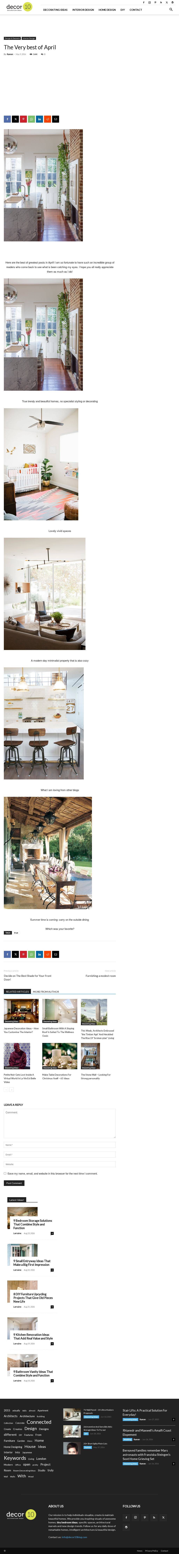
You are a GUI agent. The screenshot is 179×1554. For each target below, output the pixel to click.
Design (30, 1428)
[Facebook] (143, 2)
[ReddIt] (47, 119)
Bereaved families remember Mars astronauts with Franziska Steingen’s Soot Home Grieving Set (146, 1455)
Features (28, 1434)
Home (39, 1440)
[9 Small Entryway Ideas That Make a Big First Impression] (22, 1255)
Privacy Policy (151, 1550)
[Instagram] (149, 2)
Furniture (9, 1440)
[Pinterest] (155, 2)
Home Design (107, 9)
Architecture (27, 1416)
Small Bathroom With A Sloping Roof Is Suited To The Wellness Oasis (58, 1032)
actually (16, 1410)
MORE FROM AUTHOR (46, 991)
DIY (123, 9)
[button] (171, 10)
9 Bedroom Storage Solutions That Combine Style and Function (32, 1224)
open (26, 1464)
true (16, 933)
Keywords (15, 1458)
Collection (8, 1423)
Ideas (42, 1447)
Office (18, 1465)
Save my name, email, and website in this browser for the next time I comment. (53, 1173)
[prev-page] (6, 1090)
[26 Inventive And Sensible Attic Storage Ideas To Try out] (72, 1431)
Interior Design (83, 9)
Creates (17, 1429)
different (10, 1434)
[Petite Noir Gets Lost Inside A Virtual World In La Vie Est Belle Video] (21, 1056)
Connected (39, 1422)
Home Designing (13, 1446)
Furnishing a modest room (101, 975)
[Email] (55, 119)
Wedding (127, 1439)
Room (7, 1470)
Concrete (19, 1423)
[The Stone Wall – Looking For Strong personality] (98, 1056)
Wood (31, 1476)
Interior (8, 1452)
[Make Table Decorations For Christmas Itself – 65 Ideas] (59, 1056)
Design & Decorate (12, 38)
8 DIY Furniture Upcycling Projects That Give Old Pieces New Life (33, 1297)
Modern (8, 1464)
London (41, 1458)
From (38, 1434)
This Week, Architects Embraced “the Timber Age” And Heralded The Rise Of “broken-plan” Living (97, 1034)
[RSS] (161, 2)
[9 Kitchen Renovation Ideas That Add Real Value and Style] (22, 1328)
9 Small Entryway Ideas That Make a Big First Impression (32, 1262)
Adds (24, 1410)
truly (50, 1470)
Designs (44, 1428)
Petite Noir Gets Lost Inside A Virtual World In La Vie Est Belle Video (20, 1078)
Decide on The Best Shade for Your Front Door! (27, 977)
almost (32, 1410)
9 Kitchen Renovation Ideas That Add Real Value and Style (33, 1336)
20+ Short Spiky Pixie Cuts (95, 1443)
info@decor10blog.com (74, 1537)
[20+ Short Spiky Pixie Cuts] (72, 1448)
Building (41, 1416)
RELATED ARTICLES (17, 991)
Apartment (43, 1410)
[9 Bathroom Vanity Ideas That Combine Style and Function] (22, 1365)
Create (7, 1429)
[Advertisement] (89, 24)
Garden (21, 1440)
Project (45, 1464)
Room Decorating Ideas (24, 1470)
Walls (12, 1476)
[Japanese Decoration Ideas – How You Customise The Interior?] (21, 1011)
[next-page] (11, 1090)
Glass (29, 1441)
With (21, 1476)
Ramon (10, 54)
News (139, 1550)
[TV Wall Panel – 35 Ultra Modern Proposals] (72, 1414)
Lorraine (17, 1233)
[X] (166, 2)
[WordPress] (172, 2)
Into (17, 1452)
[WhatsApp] (31, 119)
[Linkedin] (39, 119)
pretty (35, 1465)
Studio (41, 1470)
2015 (7, 1410)
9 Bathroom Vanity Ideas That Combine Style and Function (33, 1373)
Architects (10, 1416)
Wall (6, 1476)
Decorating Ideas (55, 9)
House (30, 1446)
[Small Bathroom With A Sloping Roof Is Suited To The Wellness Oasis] (59, 1011)
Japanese (27, 1452)
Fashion (88, 1447)
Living (31, 1459)
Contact (136, 9)
